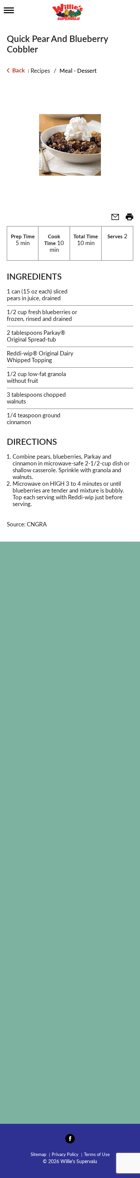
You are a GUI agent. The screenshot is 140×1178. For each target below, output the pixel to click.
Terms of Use (97, 1155)
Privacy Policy (65, 1155)
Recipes (40, 71)
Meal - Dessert (78, 71)
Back (18, 70)
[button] (112, 219)
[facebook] (70, 1140)
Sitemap (38, 1155)
